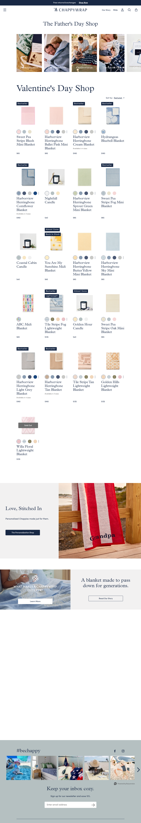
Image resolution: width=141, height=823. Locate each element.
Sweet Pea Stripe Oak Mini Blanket (112, 328)
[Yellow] (47, 257)
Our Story (106, 10)
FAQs (115, 10)
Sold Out (28, 425)
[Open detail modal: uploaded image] (18, 768)
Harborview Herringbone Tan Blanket (54, 386)
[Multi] (19, 319)
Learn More (35, 601)
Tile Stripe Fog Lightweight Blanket (55, 328)
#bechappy (28, 750)
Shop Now (83, 2)
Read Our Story (106, 598)
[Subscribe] (93, 804)
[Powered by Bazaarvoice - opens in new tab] (124, 784)
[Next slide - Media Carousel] (138, 769)
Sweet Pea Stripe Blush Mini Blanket (26, 140)
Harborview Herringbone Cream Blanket (83, 140)
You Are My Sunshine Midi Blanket (55, 266)
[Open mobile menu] (4, 10)
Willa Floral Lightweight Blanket (25, 450)
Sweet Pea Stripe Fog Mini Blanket (112, 202)
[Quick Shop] (35, 125)
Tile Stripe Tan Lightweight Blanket (83, 386)
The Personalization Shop (23, 532)
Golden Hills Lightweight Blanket (110, 386)
